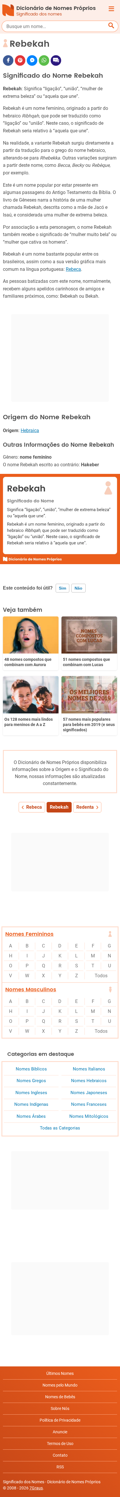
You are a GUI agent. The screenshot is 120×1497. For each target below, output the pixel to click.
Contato (60, 1455)
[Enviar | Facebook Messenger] (32, 60)
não (78, 588)
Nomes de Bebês (60, 1396)
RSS (60, 1467)
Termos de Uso (60, 1443)
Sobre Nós (60, 1408)
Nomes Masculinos (30, 989)
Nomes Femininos (29, 934)
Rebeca (73, 269)
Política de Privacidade (60, 1420)
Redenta (85, 807)
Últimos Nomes (60, 1373)
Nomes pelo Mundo (60, 1385)
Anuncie (60, 1432)
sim (62, 588)
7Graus (36, 1488)
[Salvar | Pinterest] (20, 60)
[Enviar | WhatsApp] (44, 60)
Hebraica (30, 430)
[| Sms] (56, 60)
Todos (101, 975)
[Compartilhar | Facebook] (8, 60)
